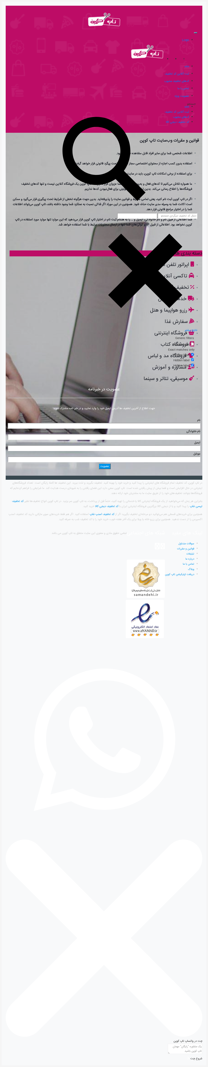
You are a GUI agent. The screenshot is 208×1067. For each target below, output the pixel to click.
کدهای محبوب (181, 117)
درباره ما (189, 559)
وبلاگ (191, 569)
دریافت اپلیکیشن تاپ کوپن (179, 574)
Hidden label (181, 344)
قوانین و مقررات (185, 549)
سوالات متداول (186, 543)
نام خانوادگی (193, 431)
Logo (185, 40)
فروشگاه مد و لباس (167, 356)
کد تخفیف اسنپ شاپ (102, 514)
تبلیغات (190, 554)
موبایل (196, 453)
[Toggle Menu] (195, 32)
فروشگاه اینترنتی (170, 333)
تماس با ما (188, 564)
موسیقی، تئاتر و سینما (166, 379)
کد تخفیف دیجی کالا (106, 506)
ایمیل (197, 442)
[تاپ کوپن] (104, 27)
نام (198, 420)
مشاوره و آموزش (169, 367)
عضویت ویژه (182, 96)
